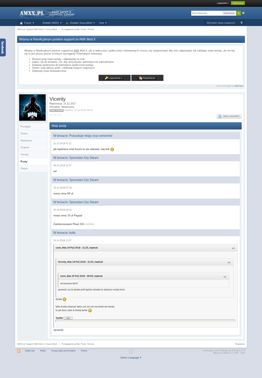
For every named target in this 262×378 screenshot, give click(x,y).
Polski (43, 350)
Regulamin (240, 344)
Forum (27, 22)
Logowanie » (223, 3)
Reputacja (26, 140)
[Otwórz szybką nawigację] (241, 23)
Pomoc (84, 350)
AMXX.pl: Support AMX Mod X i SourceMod (37, 344)
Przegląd (25, 126)
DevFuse (239, 86)
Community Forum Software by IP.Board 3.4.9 (223, 350)
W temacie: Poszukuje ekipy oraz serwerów (82, 135)
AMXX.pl (227, 353)
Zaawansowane (243, 13)
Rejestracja (238, 3)
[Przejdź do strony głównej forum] (46, 12)
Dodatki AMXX (50, 22)
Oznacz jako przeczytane (63, 350)
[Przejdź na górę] (131, 351)
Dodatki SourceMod (80, 22)
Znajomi (25, 147)
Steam (24, 168)
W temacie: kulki (64, 232)
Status (24, 133)
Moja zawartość (231, 116)
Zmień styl (30, 350)
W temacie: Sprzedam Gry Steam (75, 157)
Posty (24, 161)
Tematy (25, 154)
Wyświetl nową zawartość (221, 22)
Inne (101, 22)
